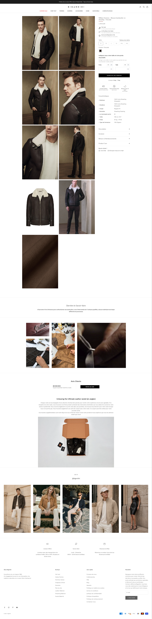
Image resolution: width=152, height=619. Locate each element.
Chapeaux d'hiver (60, 582)
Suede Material (59, 596)
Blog (88, 582)
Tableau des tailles (124, 40)
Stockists (57, 585)
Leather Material (59, 591)
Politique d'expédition (93, 596)
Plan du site (58, 588)
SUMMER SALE (43, 11)
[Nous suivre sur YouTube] (17, 607)
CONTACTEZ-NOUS (107, 11)
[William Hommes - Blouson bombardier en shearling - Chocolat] (100, 50)
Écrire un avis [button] (90, 387)
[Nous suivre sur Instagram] (9, 607)
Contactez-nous (91, 602)
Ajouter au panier (114, 75)
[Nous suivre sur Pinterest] (13, 607)
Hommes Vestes (59, 580)
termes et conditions (92, 591)
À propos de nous (92, 574)
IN (128, 64)
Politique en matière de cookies (95, 588)
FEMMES (62, 11)
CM (125, 64)
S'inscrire (131, 598)
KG (108, 64)
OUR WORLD (95, 11)
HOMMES (69, 11)
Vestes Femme (59, 577)
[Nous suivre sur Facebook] (4, 607)
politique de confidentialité (94, 593)
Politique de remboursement (95, 599)
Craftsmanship (91, 577)
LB (111, 64)
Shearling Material (60, 593)
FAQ (88, 580)
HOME (87, 11)
